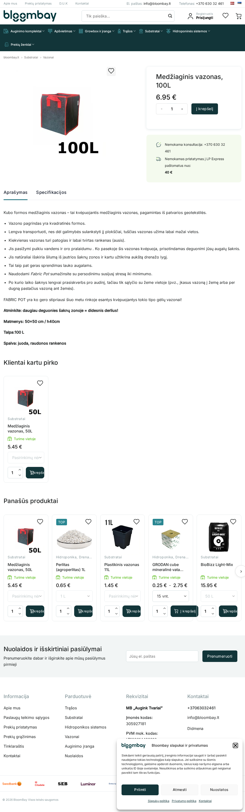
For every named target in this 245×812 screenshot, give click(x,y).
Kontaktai (205, 801)
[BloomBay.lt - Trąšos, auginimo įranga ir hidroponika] (30, 16)
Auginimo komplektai (26, 31)
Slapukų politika (158, 801)
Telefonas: (201, 3)
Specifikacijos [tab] (51, 192)
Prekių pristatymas (38, 3)
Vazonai (48, 57)
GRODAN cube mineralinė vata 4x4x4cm (166, 567)
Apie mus (10, 3)
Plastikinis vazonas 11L (121, 567)
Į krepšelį (204, 108)
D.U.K (63, 3)
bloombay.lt (11, 57)
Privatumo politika (184, 801)
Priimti (140, 789)
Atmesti (180, 789)
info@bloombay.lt (203, 717)
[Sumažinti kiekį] (20, 475)
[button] (235, 745)
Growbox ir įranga (98, 31)
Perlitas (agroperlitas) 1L (70, 567)
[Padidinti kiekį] (20, 470)
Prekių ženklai (21, 44)
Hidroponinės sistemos (190, 31)
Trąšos (128, 31)
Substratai (152, 31)
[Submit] (170, 16)
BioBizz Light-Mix (217, 564)
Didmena (195, 728)
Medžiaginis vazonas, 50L (20, 428)
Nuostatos (219, 789)
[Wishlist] (226, 16)
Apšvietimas (63, 31)
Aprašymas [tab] (16, 192)
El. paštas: (149, 3)
